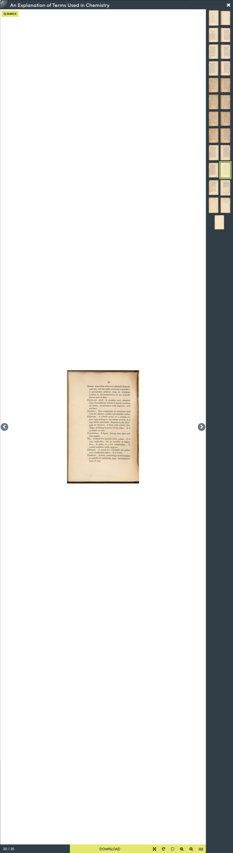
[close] (228, 5)
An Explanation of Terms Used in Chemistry (59, 4)
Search (11, 13)
